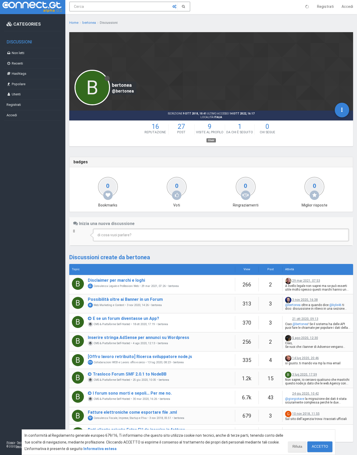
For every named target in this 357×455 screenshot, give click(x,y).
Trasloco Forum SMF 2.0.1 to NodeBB (129, 374)
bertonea (173, 286)
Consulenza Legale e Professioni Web (116, 286)
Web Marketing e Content (108, 305)
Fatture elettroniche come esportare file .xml (132, 412)
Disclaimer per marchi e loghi (116, 280)
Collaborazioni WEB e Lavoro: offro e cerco (119, 362)
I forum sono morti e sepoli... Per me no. (132, 393)
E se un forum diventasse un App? (126, 318)
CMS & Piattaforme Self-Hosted (111, 324)
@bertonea (293, 305)
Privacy (11, 442)
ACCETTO (320, 446)
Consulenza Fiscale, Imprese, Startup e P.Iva (120, 418)
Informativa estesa (100, 449)
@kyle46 (335, 305)
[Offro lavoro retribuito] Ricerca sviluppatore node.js (140, 356)
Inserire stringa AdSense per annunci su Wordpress (138, 337)
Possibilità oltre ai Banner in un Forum (125, 299)
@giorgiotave (294, 399)
